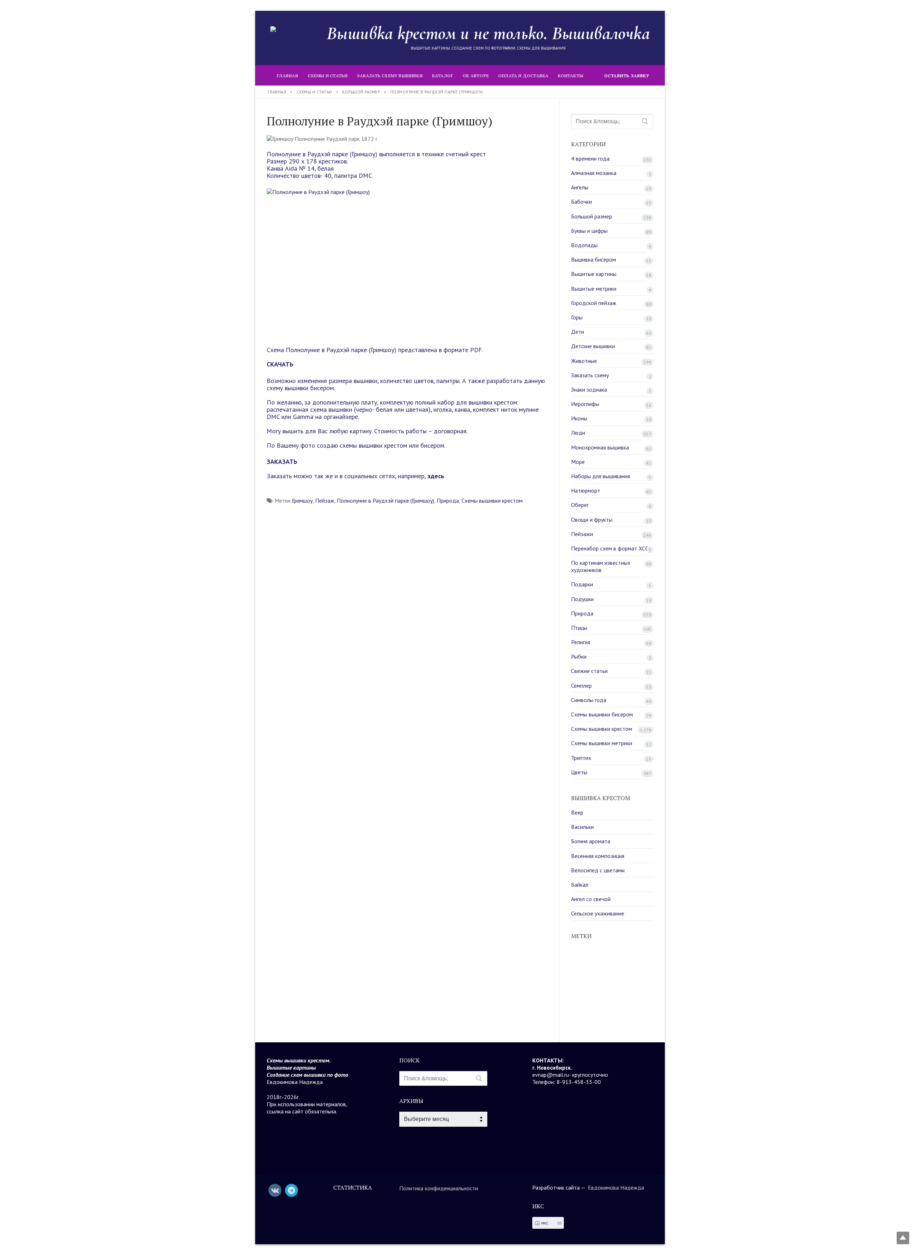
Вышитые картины (593, 273)
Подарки (582, 584)
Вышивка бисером (593, 259)
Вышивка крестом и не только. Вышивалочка (488, 33)
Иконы (579, 418)
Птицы (579, 627)
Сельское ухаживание (597, 913)
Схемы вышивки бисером (602, 714)
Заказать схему (590, 375)
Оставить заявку (626, 75)
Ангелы (579, 187)
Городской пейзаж (593, 302)
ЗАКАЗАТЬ (282, 461)
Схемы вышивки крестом (492, 500)
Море (578, 461)
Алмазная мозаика (593, 172)
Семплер (581, 685)
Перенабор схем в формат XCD (610, 548)
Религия (580, 642)
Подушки (582, 599)
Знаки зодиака (589, 389)
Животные (584, 360)
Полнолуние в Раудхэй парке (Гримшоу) (385, 500)
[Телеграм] (291, 1190)
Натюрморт (585, 490)
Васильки (582, 826)
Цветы (579, 772)
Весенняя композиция (597, 855)
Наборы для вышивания (600, 476)
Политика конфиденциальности (438, 1188)
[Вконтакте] (274, 1190)
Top (903, 1238)
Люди (578, 432)
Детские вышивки (593, 346)
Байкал (579, 884)
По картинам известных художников (600, 566)
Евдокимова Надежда (616, 1187)
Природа (448, 500)
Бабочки (581, 201)
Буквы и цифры (589, 230)
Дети (577, 331)
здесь (435, 476)
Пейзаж (324, 500)
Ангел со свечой (591, 899)
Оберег (580, 504)
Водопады (584, 245)
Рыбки (578, 656)
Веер (577, 812)
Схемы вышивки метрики (601, 743)
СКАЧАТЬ (280, 364)
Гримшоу (302, 500)
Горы (577, 317)
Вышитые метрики (593, 288)
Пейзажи (582, 533)
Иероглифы (585, 403)
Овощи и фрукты (591, 519)
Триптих (581, 757)
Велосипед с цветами (598, 870)
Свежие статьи (589, 670)
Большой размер (591, 216)
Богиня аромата (590, 841)
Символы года (588, 699)
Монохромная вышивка (600, 447)
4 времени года (590, 158)
